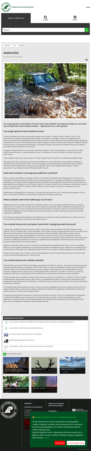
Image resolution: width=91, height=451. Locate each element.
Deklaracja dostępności (83, 449)
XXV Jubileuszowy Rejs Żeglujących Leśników (25, 334)
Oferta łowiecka (38, 369)
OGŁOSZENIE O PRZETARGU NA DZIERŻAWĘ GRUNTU (26, 328)
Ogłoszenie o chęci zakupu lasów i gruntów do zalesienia (31, 346)
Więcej (46, 437)
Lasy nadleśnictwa (39, 388)
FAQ (14, 45)
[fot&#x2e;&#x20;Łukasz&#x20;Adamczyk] (45, 90)
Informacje (7, 45)
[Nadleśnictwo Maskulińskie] (6, 7)
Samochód (22, 45)
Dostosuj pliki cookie (76, 443)
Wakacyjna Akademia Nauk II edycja (21, 340)
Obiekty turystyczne (67, 369)
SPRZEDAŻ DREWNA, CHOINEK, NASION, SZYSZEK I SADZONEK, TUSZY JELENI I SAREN (16, 370)
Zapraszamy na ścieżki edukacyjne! (16, 388)
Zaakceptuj (59, 443)
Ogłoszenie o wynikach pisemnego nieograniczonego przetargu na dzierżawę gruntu (41, 322)
